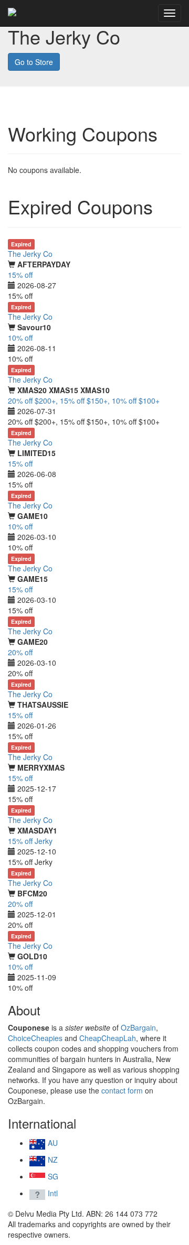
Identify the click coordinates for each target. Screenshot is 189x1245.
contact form (122, 1090)
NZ (52, 1159)
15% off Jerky (30, 841)
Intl (52, 1193)
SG (52, 1176)
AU (52, 1143)
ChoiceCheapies (35, 1038)
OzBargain (138, 1027)
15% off (20, 274)
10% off (20, 337)
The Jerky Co (30, 253)
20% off (20, 652)
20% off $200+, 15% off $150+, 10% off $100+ (84, 400)
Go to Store (34, 62)
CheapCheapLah (107, 1038)
